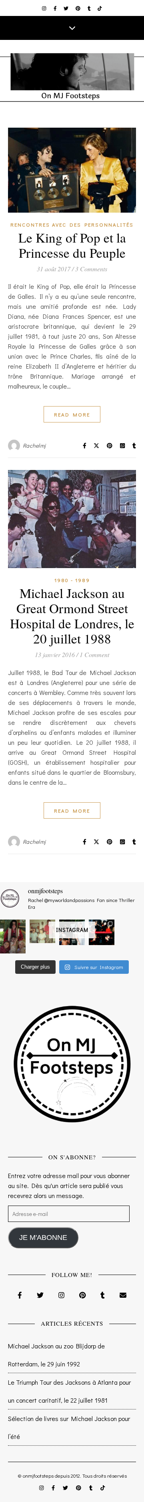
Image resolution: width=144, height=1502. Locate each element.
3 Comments (91, 268)
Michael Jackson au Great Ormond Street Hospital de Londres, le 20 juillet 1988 (72, 615)
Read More (72, 414)
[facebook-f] (56, 8)
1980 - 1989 (72, 579)
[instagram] (45, 8)
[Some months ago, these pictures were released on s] (101, 932)
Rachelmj (34, 445)
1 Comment (94, 654)
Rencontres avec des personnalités (72, 224)
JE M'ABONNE (43, 1237)
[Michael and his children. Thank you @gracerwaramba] (13, 936)
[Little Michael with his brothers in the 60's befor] (42, 931)
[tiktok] (100, 8)
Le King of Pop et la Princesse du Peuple (72, 245)
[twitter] (67, 8)
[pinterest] (79, 8)
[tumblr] (90, 8)
